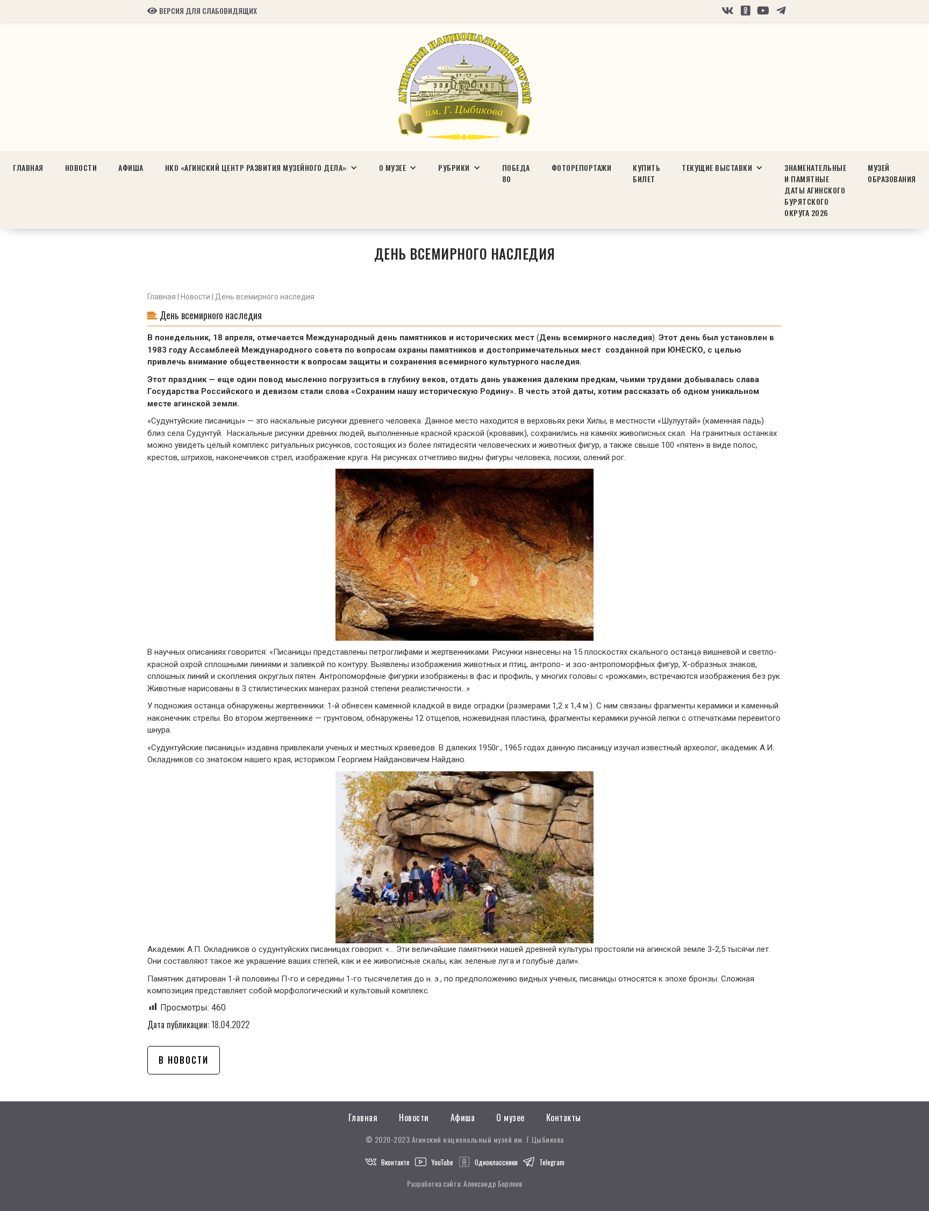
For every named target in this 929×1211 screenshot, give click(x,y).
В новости (184, 1060)
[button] (261, 167)
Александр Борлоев (492, 1183)
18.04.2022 (230, 1024)
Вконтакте (395, 1162)
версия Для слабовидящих (202, 11)
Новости (81, 167)
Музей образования (892, 173)
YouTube (442, 1162)
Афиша (131, 167)
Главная (28, 167)
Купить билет (646, 173)
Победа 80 (516, 173)
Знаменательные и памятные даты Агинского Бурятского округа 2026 (815, 190)
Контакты (563, 1117)
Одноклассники (496, 1162)
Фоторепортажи (582, 167)
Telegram (551, 1162)
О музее (510, 1117)
